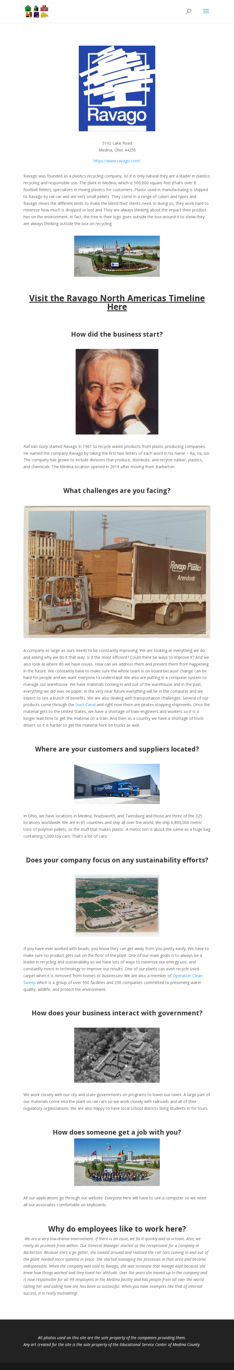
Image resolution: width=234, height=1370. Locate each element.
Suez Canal (85, 704)
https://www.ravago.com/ (117, 160)
